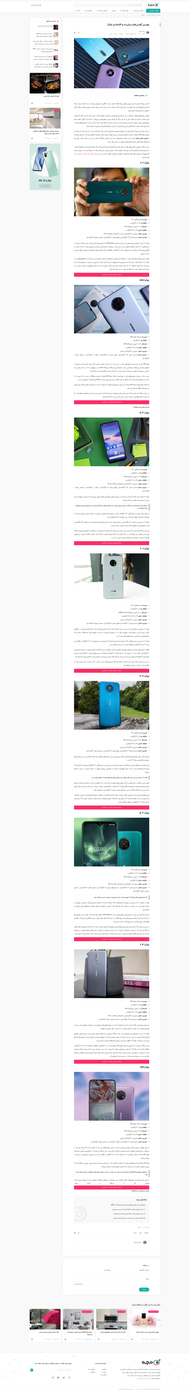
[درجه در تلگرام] (52, 1377)
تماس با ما (103, 1375)
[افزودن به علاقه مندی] (75, 32)
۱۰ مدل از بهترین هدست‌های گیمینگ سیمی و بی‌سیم (128, 1209)
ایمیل (147, 1279)
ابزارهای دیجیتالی (151, 15)
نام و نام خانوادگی (144, 1270)
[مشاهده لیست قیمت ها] (45, 167)
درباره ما (104, 1372)
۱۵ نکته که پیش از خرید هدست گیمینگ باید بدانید (129, 1218)
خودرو (113, 11)
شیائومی (80, 154)
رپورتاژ (56, 76)
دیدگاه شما (107, 1270)
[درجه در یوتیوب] (58, 1377)
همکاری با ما (91, 1369)
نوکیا (116, 34)
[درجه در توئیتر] (63, 1377)
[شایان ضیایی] (147, 32)
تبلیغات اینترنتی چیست (143, 1379)
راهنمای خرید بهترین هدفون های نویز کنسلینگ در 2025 (128, 1205)
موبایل (143, 15)
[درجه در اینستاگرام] (69, 1377)
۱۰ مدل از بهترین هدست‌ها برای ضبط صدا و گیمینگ (129, 1214)
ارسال (144, 1289)
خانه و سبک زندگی (87, 1312)
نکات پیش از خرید (153, 1312)
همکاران (92, 1372)
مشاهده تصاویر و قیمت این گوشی (111, 275)
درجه (159, 15)
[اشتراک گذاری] (78, 32)
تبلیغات (104, 1369)
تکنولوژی (121, 34)
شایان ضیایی (142, 31)
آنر (75, 154)
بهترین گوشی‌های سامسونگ (92, 154)
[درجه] (153, 5)
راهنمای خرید (88, 11)
